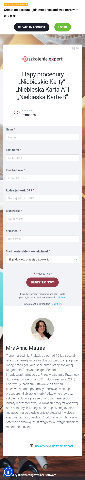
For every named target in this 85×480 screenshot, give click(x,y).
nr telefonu (12, 231)
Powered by (29, 475)
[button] (8, 472)
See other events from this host (54, 446)
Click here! (56, 303)
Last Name (12, 150)
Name (9, 129)
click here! (61, 297)
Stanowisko (13, 211)
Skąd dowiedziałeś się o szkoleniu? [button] (29, 259)
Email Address (14, 170)
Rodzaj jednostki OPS (19, 190)
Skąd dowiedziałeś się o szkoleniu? (27, 251)
